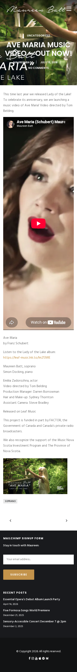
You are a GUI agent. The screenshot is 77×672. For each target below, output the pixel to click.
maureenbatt (23, 62)
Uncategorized (38, 35)
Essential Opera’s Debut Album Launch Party (31, 599)
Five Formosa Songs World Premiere (26, 611)
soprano (10, 501)
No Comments (38, 68)
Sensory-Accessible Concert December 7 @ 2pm (34, 622)
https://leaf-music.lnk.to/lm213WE (26, 357)
